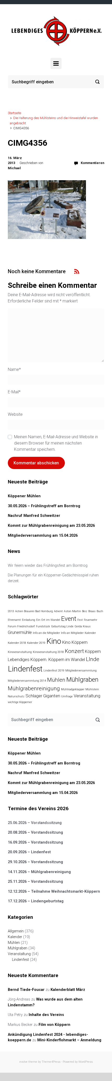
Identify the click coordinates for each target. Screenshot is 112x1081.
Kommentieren (92, 163)
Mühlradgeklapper (72, 689)
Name (14, 369)
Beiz (84, 611)
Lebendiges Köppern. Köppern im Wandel (46, 659)
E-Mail (14, 391)
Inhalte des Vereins (46, 1015)
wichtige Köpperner (20, 702)
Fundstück (43, 626)
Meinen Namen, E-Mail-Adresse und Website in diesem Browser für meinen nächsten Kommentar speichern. (56, 443)
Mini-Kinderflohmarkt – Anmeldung (69, 1040)
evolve (24, 1062)
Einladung (28, 620)
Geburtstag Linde (62, 626)
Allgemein (16, 931)
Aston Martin (72, 611)
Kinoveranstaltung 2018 (48, 652)
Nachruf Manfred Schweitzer (34, 515)
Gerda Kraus (82, 626)
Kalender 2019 (36, 643)
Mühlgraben (82, 679)
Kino (53, 641)
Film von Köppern (54, 1024)
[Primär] (56, 63)
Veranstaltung (87, 695)
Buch (100, 611)
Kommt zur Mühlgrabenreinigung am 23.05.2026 (51, 525)
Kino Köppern (75, 642)
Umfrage (67, 696)
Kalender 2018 (17, 643)
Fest (80, 620)
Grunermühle (20, 632)
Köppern (93, 651)
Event (68, 618)
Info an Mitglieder (72, 633)
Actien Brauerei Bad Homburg (34, 611)
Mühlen (56, 680)
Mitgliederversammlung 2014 (27, 680)
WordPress (85, 1062)
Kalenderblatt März (68, 989)
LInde (92, 659)
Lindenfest (25, 668)
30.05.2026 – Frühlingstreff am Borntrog (44, 506)
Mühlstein (92, 689)
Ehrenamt (14, 620)
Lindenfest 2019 (53, 670)
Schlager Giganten (43, 695)
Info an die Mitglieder (46, 633)
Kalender (90, 633)
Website (15, 414)
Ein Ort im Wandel (48, 620)
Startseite (14, 113)
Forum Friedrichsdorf (21, 626)
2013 (11, 611)
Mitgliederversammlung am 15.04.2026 (43, 535)
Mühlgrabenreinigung (34, 688)
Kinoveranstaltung (20, 652)
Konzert (74, 651)
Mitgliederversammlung (81, 670)
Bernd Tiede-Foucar (26, 989)
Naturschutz (16, 696)
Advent (58, 611)
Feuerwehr (90, 620)
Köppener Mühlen (24, 496)
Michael (14, 168)
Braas (92, 611)
